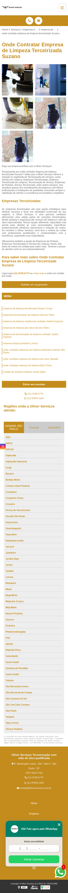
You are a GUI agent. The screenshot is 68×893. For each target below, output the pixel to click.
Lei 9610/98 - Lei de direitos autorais (46, 743)
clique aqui (39, 273)
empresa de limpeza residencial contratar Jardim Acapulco (33, 321)
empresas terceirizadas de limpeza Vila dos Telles (29, 315)
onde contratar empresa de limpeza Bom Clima (27, 365)
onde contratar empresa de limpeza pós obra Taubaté (30, 359)
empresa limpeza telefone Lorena (20, 343)
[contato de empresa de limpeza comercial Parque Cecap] (50, 113)
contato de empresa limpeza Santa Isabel (24, 372)
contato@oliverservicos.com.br (35, 788)
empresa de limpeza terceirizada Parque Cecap (27, 308)
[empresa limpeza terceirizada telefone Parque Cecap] (17, 80)
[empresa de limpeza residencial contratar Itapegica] (17, 113)
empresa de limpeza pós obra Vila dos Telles (26, 328)
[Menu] (62, 7)
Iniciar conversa (34, 859)
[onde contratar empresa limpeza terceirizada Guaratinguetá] (17, 146)
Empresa (34, 813)
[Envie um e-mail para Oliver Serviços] (38, 21)
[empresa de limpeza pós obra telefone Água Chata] (50, 80)
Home (34, 803)
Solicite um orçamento (34, 284)
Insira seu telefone (34, 841)
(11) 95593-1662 (35, 398)
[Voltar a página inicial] (12, 7)
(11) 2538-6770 (22, 273)
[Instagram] (34, 867)
